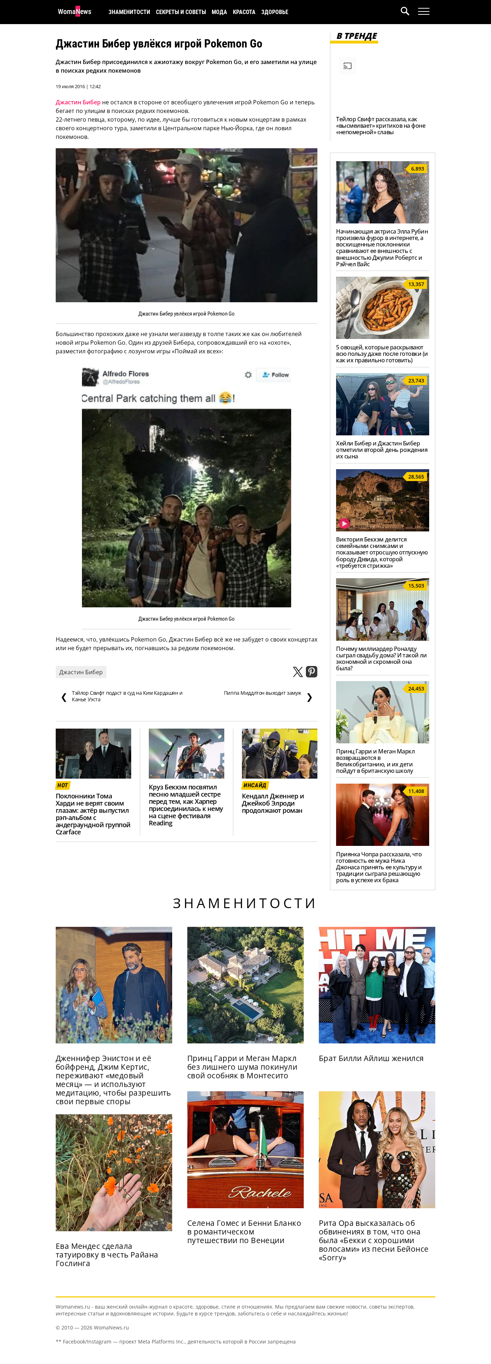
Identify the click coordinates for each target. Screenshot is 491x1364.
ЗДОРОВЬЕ (274, 12)
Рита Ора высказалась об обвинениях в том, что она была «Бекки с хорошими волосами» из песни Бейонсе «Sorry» (374, 1240)
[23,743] (382, 433)
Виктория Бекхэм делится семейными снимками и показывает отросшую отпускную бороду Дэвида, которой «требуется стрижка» (381, 552)
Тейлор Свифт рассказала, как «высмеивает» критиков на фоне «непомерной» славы (380, 125)
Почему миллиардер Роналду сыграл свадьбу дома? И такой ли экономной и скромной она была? (381, 658)
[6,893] (382, 221)
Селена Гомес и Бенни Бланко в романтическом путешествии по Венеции (244, 1231)
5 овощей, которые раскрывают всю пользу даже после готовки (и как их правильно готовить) (382, 353)
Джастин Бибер (78, 102)
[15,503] (382, 639)
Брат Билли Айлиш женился (371, 1058)
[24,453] (382, 741)
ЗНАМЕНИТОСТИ (129, 12)
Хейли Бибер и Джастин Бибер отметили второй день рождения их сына (381, 449)
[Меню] (424, 11)
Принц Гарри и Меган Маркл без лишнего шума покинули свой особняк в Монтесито (242, 1066)
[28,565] (382, 529)
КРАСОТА (244, 12)
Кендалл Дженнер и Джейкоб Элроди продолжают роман (273, 803)
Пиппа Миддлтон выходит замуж (268, 696)
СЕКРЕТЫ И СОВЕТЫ (181, 12)
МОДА (219, 12)
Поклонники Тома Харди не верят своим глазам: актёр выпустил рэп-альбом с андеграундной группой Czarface (93, 814)
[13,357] (382, 337)
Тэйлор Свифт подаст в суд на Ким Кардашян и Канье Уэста (121, 696)
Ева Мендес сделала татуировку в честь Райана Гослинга (107, 1254)
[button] (409, 12)
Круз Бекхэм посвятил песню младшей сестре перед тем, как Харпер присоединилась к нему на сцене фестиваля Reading (186, 805)
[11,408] (382, 844)
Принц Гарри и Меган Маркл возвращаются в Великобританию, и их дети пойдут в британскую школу (375, 761)
